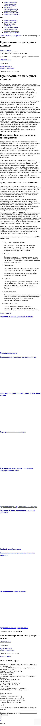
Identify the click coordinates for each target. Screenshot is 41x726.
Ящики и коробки (9, 6)
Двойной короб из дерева (10, 549)
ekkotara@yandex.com (7, 68)
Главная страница (6, 36)
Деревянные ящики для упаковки (14, 628)
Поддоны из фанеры (8, 353)
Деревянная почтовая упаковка (13, 591)
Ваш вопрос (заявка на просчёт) (10, 713)
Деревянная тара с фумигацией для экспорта (18, 507)
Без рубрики (17, 36)
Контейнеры (8, 7)
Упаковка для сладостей (11, 14)
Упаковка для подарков (11, 12)
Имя (2, 696)
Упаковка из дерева (10, 4)
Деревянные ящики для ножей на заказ (16, 317)
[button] (20, 17)
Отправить (4, 715)
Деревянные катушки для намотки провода (18, 357)
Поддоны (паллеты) (10, 11)
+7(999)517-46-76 (5, 60)
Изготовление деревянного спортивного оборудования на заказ (16, 469)
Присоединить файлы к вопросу (10, 702)
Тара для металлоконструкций (13, 432)
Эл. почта (3, 700)
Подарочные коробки (11, 9)
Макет (2, 695)
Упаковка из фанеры (10, 2)
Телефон (3, 698)
